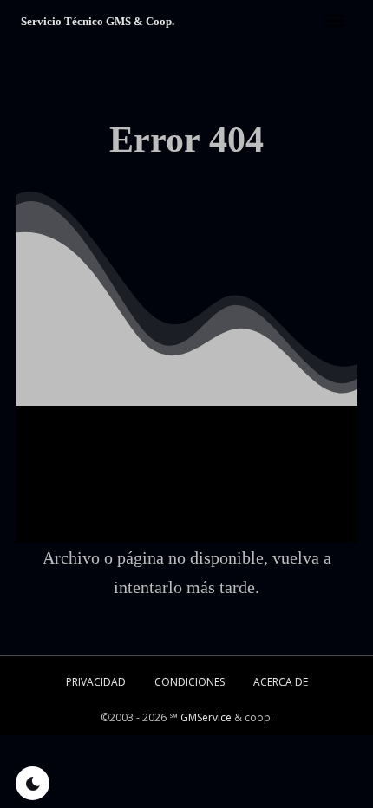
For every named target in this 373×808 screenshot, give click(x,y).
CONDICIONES (189, 681)
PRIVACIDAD (96, 681)
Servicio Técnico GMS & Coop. (97, 21)
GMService (206, 717)
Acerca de (280, 681)
